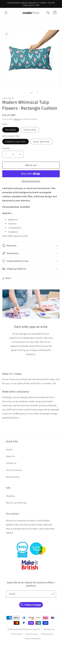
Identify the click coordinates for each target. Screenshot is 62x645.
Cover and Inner (41, 141)
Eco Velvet (10, 129)
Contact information (32, 638)
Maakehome (18, 629)
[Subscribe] (52, 594)
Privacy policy (17, 634)
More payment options (31, 181)
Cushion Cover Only (15, 141)
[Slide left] (24, 92)
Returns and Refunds (16, 502)
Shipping (17, 119)
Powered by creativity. (32, 629)
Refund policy (12, 476)
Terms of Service (14, 470)
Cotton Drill (30, 129)
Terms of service (31, 634)
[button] (6, 12)
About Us (10, 456)
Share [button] (8, 278)
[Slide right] (37, 92)
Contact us (11, 463)
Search (9, 449)
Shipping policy (47, 634)
